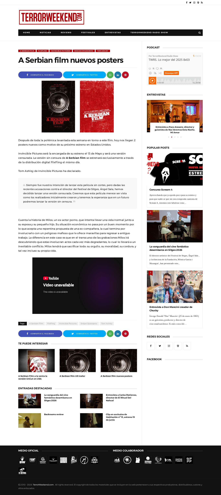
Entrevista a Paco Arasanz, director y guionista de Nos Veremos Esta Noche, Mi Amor (175, 130)
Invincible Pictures (60, 51)
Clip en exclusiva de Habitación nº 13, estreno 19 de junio (120, 417)
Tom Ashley (102, 51)
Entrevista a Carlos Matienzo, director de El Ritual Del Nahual (121, 398)
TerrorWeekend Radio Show (149, 32)
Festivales (88, 32)
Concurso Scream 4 (160, 189)
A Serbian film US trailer (72, 376)
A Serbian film (27, 51)
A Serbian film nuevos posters (116, 376)
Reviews (66, 32)
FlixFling (42, 51)
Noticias (45, 32)
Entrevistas (113, 32)
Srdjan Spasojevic (83, 51)
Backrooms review (54, 414)
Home (26, 32)
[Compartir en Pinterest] (125, 74)
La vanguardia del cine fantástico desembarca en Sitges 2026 (58, 398)
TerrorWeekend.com (43, 485)
